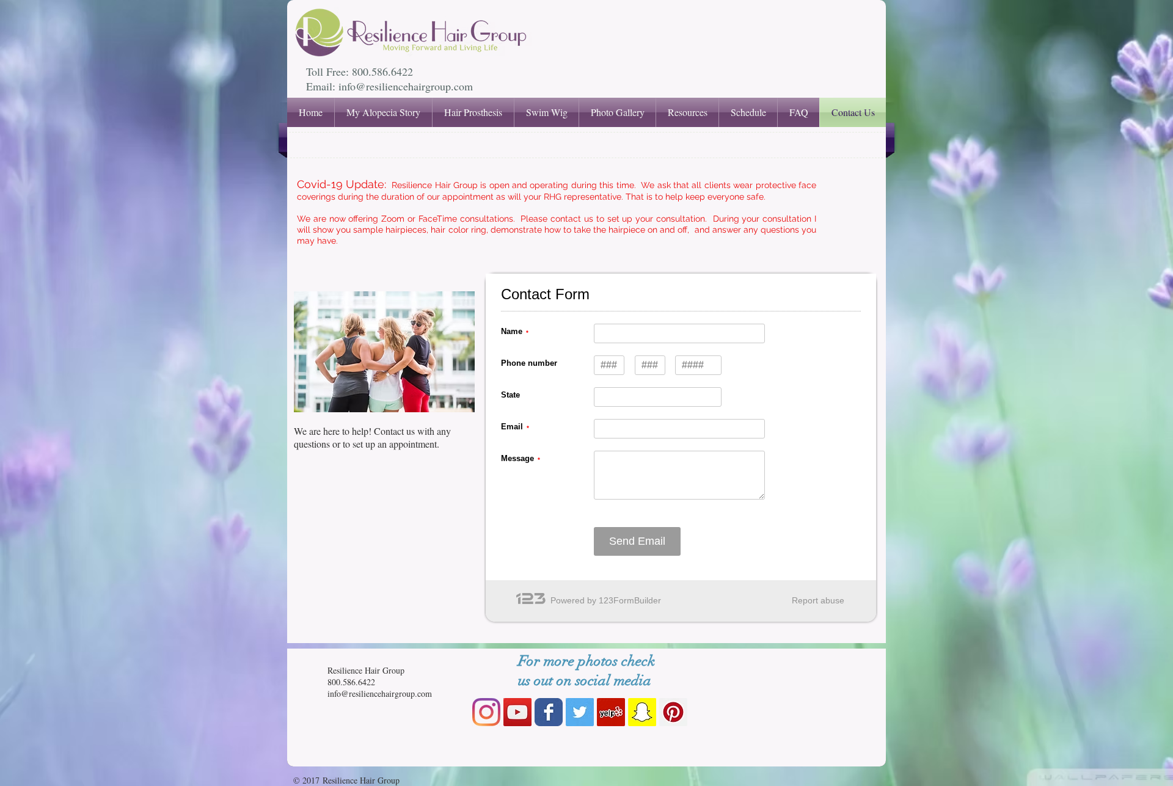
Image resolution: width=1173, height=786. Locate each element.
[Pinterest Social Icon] (673, 712)
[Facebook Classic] (549, 712)
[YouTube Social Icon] (517, 712)
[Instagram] (486, 712)
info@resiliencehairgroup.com (405, 86)
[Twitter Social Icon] (580, 712)
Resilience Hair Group (365, 670)
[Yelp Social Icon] (611, 712)
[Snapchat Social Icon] (642, 712)
